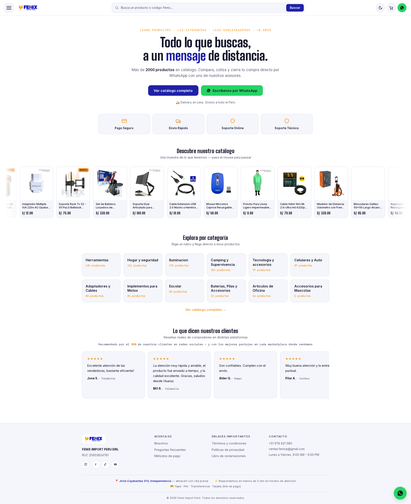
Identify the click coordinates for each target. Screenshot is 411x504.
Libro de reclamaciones (229, 456)
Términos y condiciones (229, 443)
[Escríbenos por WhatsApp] (400, 493)
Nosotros (161, 443)
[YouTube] (115, 464)
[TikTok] (105, 464)
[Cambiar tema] (380, 7)
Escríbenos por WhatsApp (235, 90)
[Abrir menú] (8, 7)
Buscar (295, 7)
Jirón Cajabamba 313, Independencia (145, 481)
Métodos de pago (167, 456)
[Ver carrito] (391, 7)
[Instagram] (86, 464)
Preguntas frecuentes (170, 450)
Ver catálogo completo (173, 90)
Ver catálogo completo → (205, 310)
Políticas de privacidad (228, 450)
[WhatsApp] (402, 7)
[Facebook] (96, 464)
